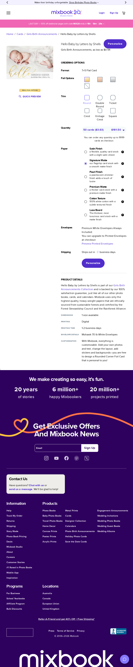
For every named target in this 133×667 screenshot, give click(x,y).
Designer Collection (75, 521)
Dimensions (67, 315)
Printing (65, 321)
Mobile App (12, 572)
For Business (13, 593)
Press (51, 631)
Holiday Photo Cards (76, 536)
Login (102, 12)
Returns (10, 521)
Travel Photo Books (52, 521)
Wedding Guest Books (108, 526)
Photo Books (49, 510)
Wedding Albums (106, 531)
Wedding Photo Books (108, 521)
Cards (20, 34)
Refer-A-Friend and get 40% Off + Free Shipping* (66, 619)
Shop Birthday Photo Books (83, 2)
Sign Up (114, 12)
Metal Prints (71, 510)
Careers (10, 557)
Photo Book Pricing (16, 536)
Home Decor (48, 526)
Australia (47, 593)
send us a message (20, 489)
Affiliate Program (15, 603)
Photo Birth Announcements (80, 531)
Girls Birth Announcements (42, 34)
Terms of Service (65, 631)
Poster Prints (49, 536)
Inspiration (12, 577)
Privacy (81, 631)
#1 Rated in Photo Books (19, 567)
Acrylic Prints (49, 541)
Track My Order (14, 515)
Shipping (11, 526)
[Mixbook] (66, 13)
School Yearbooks (15, 598)
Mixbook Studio (14, 546)
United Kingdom (50, 608)
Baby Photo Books (51, 515)
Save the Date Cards (76, 541)
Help (8, 510)
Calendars (70, 526)
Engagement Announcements (112, 510)
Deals (9, 541)
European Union (50, 603)
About (9, 552)
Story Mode (12, 531)
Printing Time (68, 328)
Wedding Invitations (107, 515)
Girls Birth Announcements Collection (93, 287)
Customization (68, 341)
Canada (46, 598)
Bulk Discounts (14, 608)
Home (9, 34)
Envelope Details (70, 334)
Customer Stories (15, 562)
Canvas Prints (49, 531)
